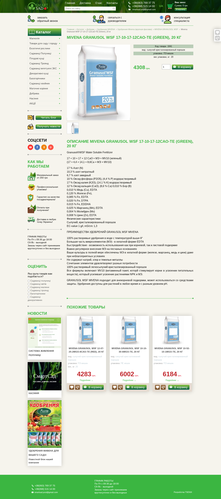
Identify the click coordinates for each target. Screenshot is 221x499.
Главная (70, 3)
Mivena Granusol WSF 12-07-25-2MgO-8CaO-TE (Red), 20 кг (86, 350)
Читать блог (48, 117)
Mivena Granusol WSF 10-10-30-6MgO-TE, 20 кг (129, 350)
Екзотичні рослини (39, 48)
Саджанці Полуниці (40, 53)
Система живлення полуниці (41, 353)
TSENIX (188, 492)
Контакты (112, 3)
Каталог (80, 29)
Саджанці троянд (39, 290)
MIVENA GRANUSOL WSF (166, 29)
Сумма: (181, 5)
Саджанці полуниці (40, 280)
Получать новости (48, 126)
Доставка (85, 3)
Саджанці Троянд (39, 63)
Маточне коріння (38, 88)
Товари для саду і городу (43, 43)
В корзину (184, 67)
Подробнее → (86, 380)
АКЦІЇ (32, 103)
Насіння (33, 98)
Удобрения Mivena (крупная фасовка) (134, 29)
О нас (98, 3)
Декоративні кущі (38, 73)
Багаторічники (37, 78)
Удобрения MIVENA (106, 29)
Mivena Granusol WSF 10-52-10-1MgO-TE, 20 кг (172, 350)
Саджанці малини (39, 287)
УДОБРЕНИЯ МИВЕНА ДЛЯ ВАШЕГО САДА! (44, 452)
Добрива (34, 93)
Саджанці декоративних (35, 298)
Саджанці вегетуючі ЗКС (43, 68)
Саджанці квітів (38, 284)
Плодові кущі (36, 58)
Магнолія (34, 38)
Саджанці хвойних (39, 83)
